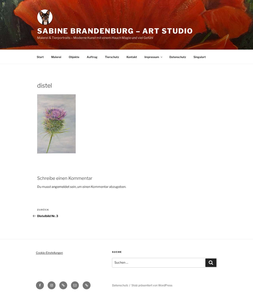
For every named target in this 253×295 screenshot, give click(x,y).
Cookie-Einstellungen (49, 252)
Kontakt (131, 57)
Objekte (74, 57)
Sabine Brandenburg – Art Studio (115, 31)
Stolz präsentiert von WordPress (151, 285)
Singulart (200, 57)
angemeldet (60, 187)
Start (40, 57)
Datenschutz (177, 57)
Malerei (56, 57)
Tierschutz (112, 57)
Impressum (151, 57)
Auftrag (92, 57)
